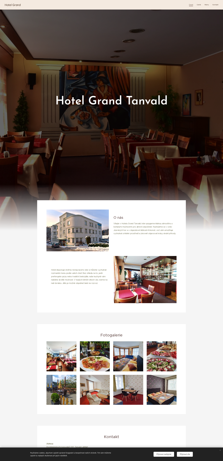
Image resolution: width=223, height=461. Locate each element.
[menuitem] (191, 5)
